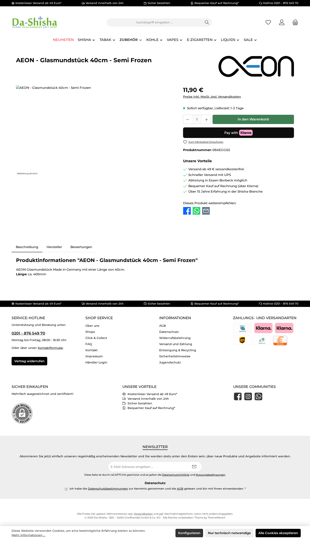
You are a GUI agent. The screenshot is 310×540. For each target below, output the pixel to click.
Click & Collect (96, 338)
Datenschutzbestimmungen (108, 488)
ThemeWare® (216, 517)
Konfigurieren (189, 533)
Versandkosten (143, 513)
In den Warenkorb (253, 119)
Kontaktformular (50, 348)
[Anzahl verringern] (187, 119)
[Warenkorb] (294, 22)
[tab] (27, 247)
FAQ (88, 344)
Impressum (94, 356)
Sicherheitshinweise (174, 356)
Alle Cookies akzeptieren (278, 533)
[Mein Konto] (281, 22)
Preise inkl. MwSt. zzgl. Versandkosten (212, 97)
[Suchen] (207, 22)
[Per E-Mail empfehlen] (206, 211)
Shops (90, 332)
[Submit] (194, 466)
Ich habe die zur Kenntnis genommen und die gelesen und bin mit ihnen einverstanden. (158, 488)
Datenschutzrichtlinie (175, 474)
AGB (162, 326)
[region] (95, 130)
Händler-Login (96, 362)
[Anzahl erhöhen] (206, 119)
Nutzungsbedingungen (210, 474)
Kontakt (91, 350)
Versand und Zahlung (175, 344)
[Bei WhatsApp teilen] (196, 211)
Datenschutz (169, 332)
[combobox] (154, 22)
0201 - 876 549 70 (28, 333)
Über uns (92, 326)
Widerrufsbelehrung (175, 338)
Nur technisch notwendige (229, 533)
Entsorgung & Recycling (177, 350)
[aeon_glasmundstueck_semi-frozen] (95, 130)
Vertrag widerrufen (29, 361)
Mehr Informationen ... (28, 535)
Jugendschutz (170, 362)
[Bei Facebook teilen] (187, 211)
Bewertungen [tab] (81, 247)
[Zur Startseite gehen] (35, 22)
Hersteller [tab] (54, 247)
